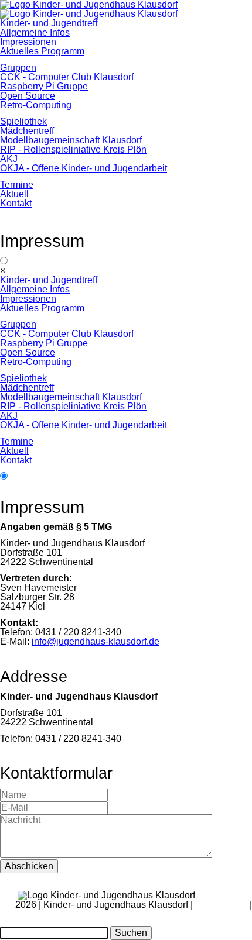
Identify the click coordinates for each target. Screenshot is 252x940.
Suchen (131, 933)
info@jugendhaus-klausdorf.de (95, 641)
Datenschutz (221, 905)
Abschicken (29, 866)
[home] (89, 14)
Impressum (229, 914)
